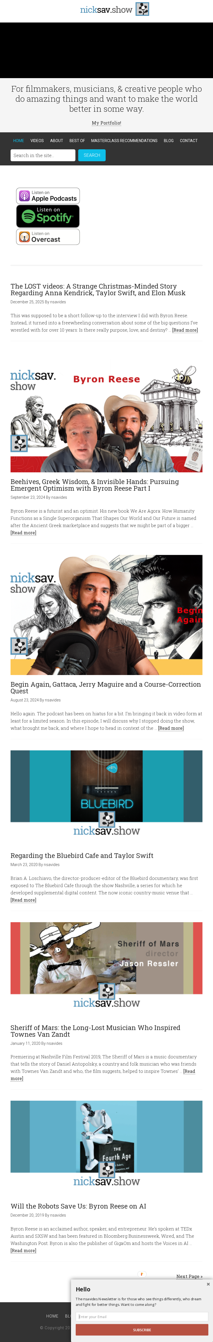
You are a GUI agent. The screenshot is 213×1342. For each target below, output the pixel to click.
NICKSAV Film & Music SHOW (106, 8)
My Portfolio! (106, 123)
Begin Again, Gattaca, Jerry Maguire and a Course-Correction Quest (106, 687)
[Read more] (185, 330)
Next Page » (189, 1276)
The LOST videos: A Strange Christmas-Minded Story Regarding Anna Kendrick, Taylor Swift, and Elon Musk (99, 289)
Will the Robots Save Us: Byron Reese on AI (78, 1206)
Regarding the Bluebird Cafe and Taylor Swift (82, 855)
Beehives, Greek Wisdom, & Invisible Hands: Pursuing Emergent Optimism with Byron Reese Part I (95, 485)
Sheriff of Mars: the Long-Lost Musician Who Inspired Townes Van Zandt (95, 1031)
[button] (142, 1289)
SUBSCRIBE (142, 1329)
